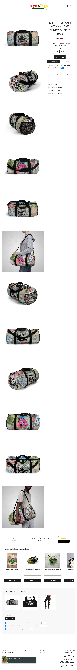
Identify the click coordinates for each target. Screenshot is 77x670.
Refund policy (24, 655)
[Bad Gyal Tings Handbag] (12, 560)
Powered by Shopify (70, 652)
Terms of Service (25, 652)
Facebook (43, 650)
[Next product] (72, 567)
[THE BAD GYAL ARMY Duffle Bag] (32, 560)
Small (57, 51)
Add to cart (10, 618)
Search (4, 650)
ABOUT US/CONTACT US (8, 652)
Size (60, 48)
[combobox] (32, 576)
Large (63, 51)
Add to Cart (12, 580)
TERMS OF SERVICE (26, 650)
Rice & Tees (72, 650)
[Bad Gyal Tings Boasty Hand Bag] (52, 560)
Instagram (44, 652)
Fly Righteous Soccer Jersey (15, 659)
